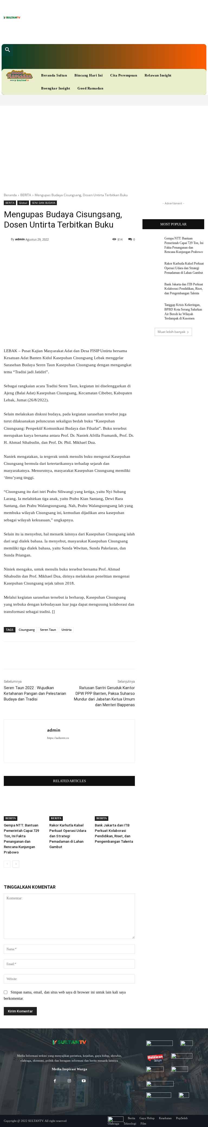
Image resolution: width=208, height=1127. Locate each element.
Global (23, 203)
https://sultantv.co (58, 737)
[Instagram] (69, 1081)
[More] (167, 655)
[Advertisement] (104, 146)
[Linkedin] (80, 34)
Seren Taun (48, 630)
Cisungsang (27, 630)
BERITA (25, 195)
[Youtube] (97, 34)
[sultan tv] (69, 1042)
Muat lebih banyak (171, 331)
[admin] (7, 239)
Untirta (66, 630)
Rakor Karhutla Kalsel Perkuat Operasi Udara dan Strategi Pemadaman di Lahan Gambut (67, 836)
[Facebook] (72, 34)
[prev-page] (7, 864)
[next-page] (15, 864)
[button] (8, 50)
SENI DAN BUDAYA (43, 203)
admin (20, 239)
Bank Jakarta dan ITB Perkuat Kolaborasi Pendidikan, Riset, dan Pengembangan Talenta (183, 288)
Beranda (10, 195)
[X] (89, 34)
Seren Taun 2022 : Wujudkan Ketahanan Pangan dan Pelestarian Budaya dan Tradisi (35, 693)
